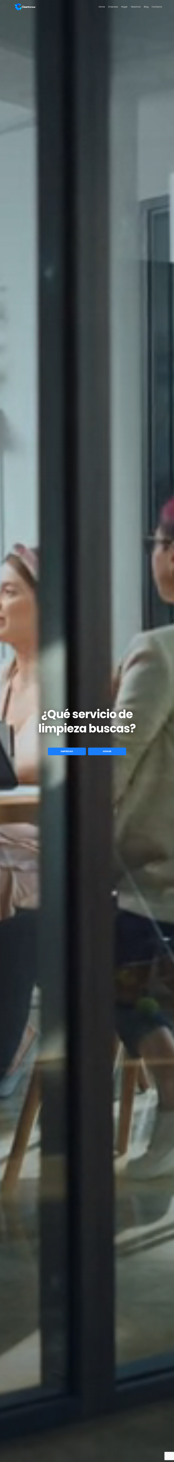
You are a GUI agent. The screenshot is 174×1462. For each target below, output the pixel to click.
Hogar (124, 6)
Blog (146, 6)
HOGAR (107, 751)
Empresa (113, 6)
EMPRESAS (67, 751)
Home (102, 6)
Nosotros (136, 6)
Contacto (157, 6)
